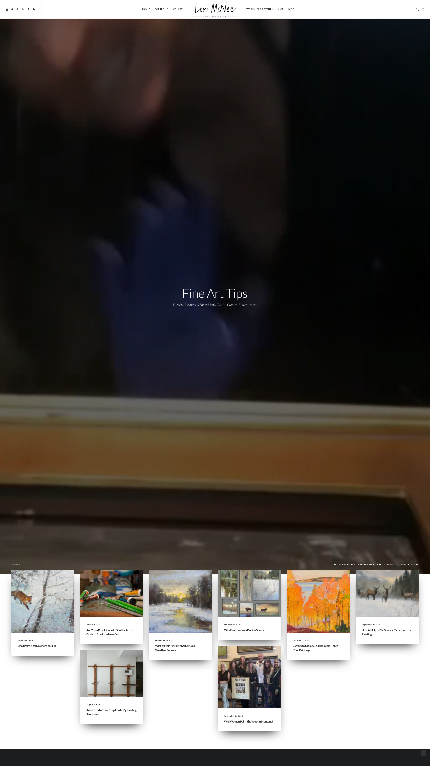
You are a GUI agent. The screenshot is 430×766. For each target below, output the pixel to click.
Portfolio (161, 9)
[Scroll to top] (423, 752)
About (146, 9)
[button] (7, 9)
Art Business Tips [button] (344, 564)
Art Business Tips (127, 583)
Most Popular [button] (410, 564)
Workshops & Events (259, 9)
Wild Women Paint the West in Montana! (248, 721)
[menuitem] (7, 9)
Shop (280, 9)
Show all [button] (17, 564)
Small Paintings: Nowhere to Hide (36, 646)
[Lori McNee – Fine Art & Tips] (215, 9)
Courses (178, 9)
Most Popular (266, 583)
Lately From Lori (42, 578)
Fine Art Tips (60, 578)
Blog (291, 9)
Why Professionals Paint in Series (244, 630)
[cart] (422, 9)
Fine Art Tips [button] (366, 564)
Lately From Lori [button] (387, 564)
